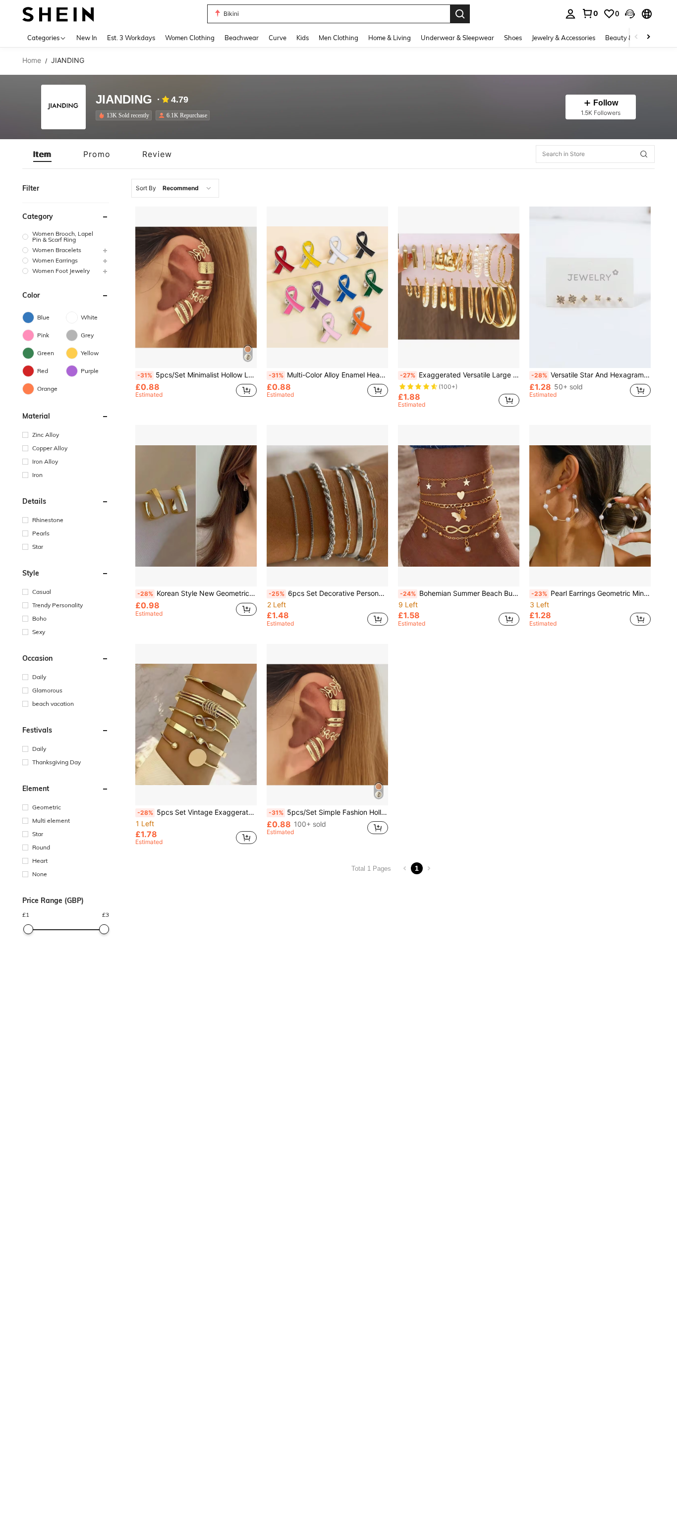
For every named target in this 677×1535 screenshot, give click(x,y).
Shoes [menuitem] (513, 38)
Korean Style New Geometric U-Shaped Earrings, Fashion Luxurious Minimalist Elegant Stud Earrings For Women (197, 593)
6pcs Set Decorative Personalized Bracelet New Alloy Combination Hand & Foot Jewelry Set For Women (328, 593)
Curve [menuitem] (277, 38)
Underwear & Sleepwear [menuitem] (457, 38)
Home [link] (31, 60)
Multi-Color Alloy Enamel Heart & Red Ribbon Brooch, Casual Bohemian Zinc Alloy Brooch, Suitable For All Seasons (328, 375)
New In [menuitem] (86, 38)
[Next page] (429, 868)
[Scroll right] (648, 37)
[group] (65, 237)
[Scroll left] (636, 37)
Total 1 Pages (371, 868)
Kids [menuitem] (302, 38)
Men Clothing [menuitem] (338, 38)
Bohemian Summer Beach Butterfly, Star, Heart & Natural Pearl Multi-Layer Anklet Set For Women (459, 593)
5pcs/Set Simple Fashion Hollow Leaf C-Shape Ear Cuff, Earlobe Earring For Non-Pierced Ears (328, 812)
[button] (630, 14)
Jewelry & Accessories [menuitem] (563, 38)
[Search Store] (643, 154)
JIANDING (124, 100)
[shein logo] (58, 13)
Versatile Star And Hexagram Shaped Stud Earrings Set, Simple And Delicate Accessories (591, 375)
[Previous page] (405, 868)
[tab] (42, 154)
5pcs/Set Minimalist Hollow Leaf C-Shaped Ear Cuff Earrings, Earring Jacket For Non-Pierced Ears (197, 375)
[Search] (460, 13)
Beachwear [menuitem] (242, 38)
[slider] (28, 929)
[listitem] (126, 115)
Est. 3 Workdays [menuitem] (131, 38)
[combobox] (175, 188)
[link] (589, 13)
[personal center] (570, 14)
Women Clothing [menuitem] (190, 38)
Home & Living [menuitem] (389, 38)
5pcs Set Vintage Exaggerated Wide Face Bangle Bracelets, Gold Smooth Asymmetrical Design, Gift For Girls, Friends (197, 812)
